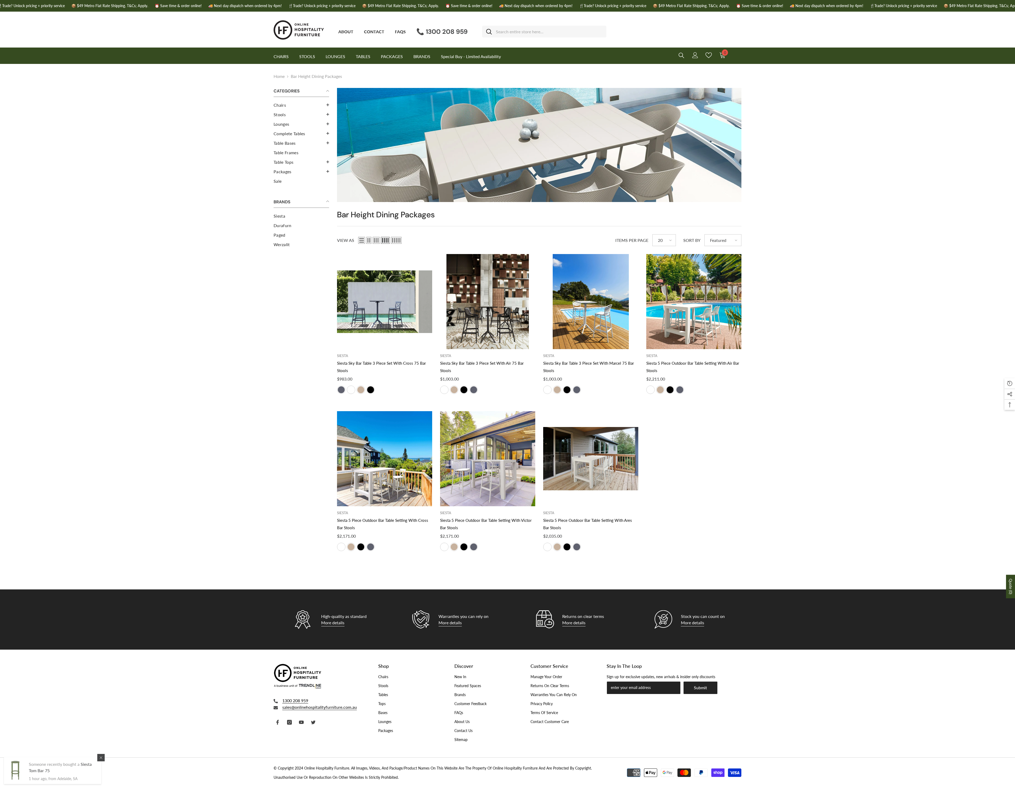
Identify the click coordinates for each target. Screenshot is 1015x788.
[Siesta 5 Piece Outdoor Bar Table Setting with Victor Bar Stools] (487, 458)
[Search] (544, 31)
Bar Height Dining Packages (316, 76)
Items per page (631, 240)
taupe (361, 390)
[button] (301, 104)
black (370, 390)
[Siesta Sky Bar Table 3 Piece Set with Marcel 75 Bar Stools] (590, 301)
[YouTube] (301, 722)
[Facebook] (278, 722)
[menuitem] (301, 105)
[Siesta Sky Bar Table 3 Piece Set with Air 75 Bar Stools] (487, 301)
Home (279, 76)
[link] (539, 145)
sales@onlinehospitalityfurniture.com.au (319, 707)
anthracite (341, 390)
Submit (700, 687)
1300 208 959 (295, 700)
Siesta (342, 356)
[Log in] (695, 55)
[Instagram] (289, 722)
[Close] (101, 757)
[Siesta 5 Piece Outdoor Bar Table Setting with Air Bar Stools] (693, 301)
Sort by (691, 240)
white (351, 390)
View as (345, 240)
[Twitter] (313, 722)
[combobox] (549, 31)
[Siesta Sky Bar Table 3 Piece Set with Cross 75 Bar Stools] (384, 301)
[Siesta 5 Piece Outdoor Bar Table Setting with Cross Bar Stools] (384, 458)
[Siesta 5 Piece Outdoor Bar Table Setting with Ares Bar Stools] (590, 458)
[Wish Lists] (708, 55)
